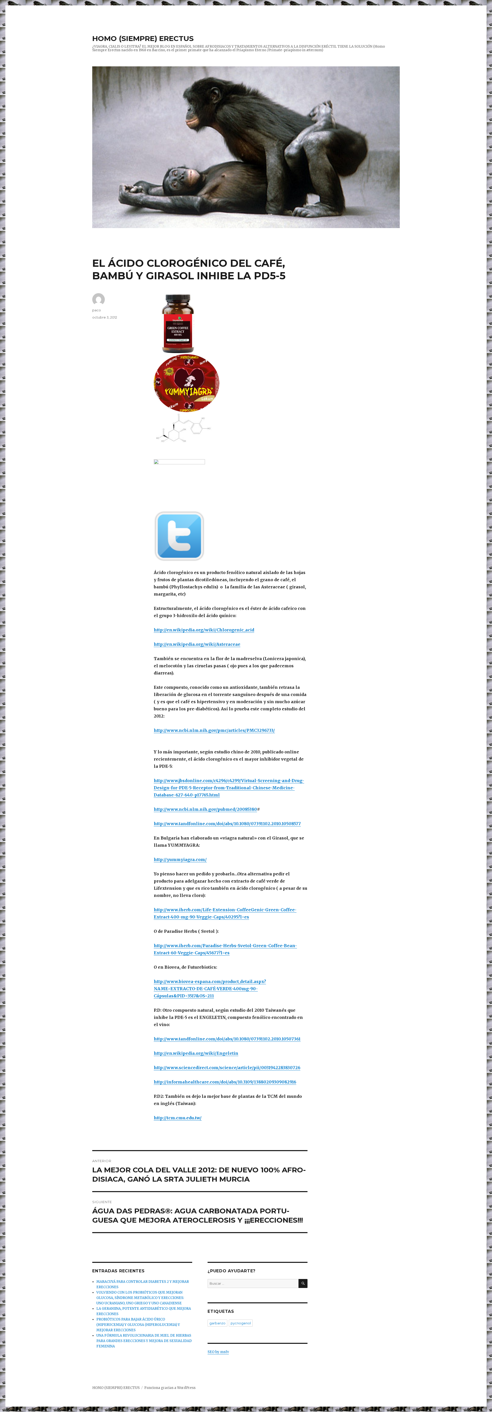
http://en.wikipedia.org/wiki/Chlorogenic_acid (204, 629)
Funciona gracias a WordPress (170, 1388)
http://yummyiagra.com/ (180, 859)
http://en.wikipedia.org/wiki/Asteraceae (197, 644)
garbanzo (217, 1323)
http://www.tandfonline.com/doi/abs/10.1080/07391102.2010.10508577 (227, 823)
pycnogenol (241, 1323)
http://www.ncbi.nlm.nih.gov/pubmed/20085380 (205, 809)
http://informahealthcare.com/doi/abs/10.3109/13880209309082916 (225, 1081)
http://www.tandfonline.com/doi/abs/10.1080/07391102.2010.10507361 (227, 1038)
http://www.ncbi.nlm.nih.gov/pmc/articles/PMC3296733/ (214, 730)
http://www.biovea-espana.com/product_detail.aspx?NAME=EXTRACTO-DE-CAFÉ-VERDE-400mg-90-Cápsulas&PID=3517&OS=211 (210, 988)
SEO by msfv (218, 1352)
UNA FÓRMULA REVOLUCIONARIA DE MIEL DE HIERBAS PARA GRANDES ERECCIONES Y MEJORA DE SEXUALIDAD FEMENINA (144, 1340)
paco (96, 310)
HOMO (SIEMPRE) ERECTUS (143, 38)
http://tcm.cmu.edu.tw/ (178, 1117)
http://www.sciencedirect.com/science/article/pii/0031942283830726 (227, 1067)
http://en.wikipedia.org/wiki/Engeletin (196, 1053)
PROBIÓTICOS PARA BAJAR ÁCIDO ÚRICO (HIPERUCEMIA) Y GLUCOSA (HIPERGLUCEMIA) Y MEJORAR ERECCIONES (138, 1324)
